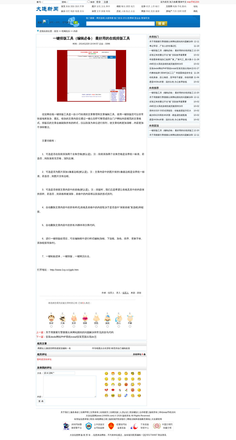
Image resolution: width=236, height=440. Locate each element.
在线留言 (104, 412)
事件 (108, 6)
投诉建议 (134, 412)
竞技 (153, 11)
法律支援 (114, 412)
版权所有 (153, 412)
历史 (119, 11)
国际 (72, 6)
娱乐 (63, 11)
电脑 (175, 6)
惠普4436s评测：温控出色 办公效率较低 (168, 82)
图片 (94, 6)
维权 (119, 6)
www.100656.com (105, 415)
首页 (63, 6)
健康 (157, 11)
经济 (148, 6)
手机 (179, 6)
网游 (143, 11)
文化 (103, 6)
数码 (184, 6)
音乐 (82, 11)
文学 (99, 11)
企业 (133, 11)
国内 (77, 6)
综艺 (68, 11)
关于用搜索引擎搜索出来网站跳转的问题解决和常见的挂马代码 (80, 332)
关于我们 (65, 412)
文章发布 (94, 412)
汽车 (175, 11)
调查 (128, 6)
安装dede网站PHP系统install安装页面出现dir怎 (71, 336)
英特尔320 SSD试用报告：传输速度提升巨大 (170, 110)
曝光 (123, 6)
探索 (103, 11)
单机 (148, 11)
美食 (68, 6)
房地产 (169, 11)
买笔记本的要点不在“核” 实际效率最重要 (168, 55)
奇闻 (108, 11)
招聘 (179, 11)
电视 (77, 11)
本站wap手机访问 (167, 412)
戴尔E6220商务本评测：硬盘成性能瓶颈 (168, 115)
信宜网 (45, 114)
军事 (82, 6)
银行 (157, 6)
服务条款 (74, 412)
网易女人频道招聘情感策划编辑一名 (54, 348)
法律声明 (84, 412)
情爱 (184, 11)
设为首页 (165, 2)
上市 (153, 6)
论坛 (195, 6)
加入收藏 (173, 2)
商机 (195, 11)
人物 (123, 11)
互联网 (169, 6)
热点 (128, 11)
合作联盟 (143, 412)
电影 (72, 11)
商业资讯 (162, 435)
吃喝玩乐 (66, 31)
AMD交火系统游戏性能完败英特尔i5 (166, 64)
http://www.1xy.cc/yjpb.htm (64, 269)
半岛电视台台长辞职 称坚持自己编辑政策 (111, 348)
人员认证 (124, 412)
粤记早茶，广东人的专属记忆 (162, 46)
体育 (94, 11)
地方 (133, 6)
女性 (99, 6)
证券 (143, 6)
